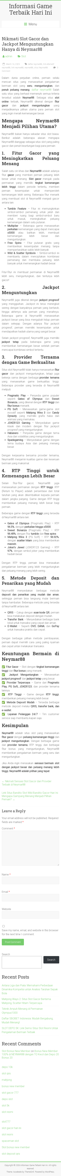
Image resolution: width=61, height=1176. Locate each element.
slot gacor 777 (10, 1092)
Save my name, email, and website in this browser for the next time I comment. (30, 932)
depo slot (7, 1099)
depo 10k (7, 1067)
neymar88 (29, 67)
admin (8, 56)
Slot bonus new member (16, 1147)
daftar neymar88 (35, 64)
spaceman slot (10, 1140)
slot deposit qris (11, 1153)
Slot (23, 56)
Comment (8, 828)
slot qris (6, 1073)
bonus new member (13, 1086)
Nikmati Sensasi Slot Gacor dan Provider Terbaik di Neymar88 (26, 783)
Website (6, 909)
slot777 (6, 1121)
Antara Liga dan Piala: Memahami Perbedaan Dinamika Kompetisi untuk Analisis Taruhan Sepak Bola (30, 989)
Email (6, 891)
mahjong (7, 1079)
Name (6, 874)
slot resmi (7, 1111)
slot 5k (5, 1105)
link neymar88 (17, 67)
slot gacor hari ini (11, 1128)
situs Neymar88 (41, 67)
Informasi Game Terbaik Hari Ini (30, 9)
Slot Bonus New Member (16, 1051)
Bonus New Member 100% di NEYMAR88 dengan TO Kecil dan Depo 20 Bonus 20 (30, 1054)
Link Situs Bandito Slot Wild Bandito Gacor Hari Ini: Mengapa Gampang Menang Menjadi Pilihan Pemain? (30, 796)
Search (6, 954)
